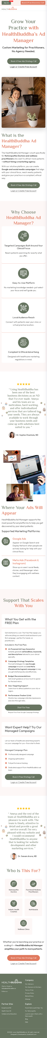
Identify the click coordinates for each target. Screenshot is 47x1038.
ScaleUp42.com (31, 1034)
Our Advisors (29, 984)
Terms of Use (29, 990)
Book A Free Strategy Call (23, 777)
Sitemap (27, 999)
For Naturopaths (30, 1011)
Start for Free (23, 707)
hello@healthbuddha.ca (9, 988)
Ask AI (6, 3)
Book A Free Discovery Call (33, 3)
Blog (26, 1019)
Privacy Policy (29, 993)
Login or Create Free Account (23, 67)
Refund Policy (29, 996)
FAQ (26, 1022)
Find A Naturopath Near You (34, 1008)
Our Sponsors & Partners (33, 987)
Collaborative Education (9, 1014)
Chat (3, 986)
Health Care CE (6, 1011)
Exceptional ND (6, 1008)
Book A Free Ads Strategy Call (23, 61)
